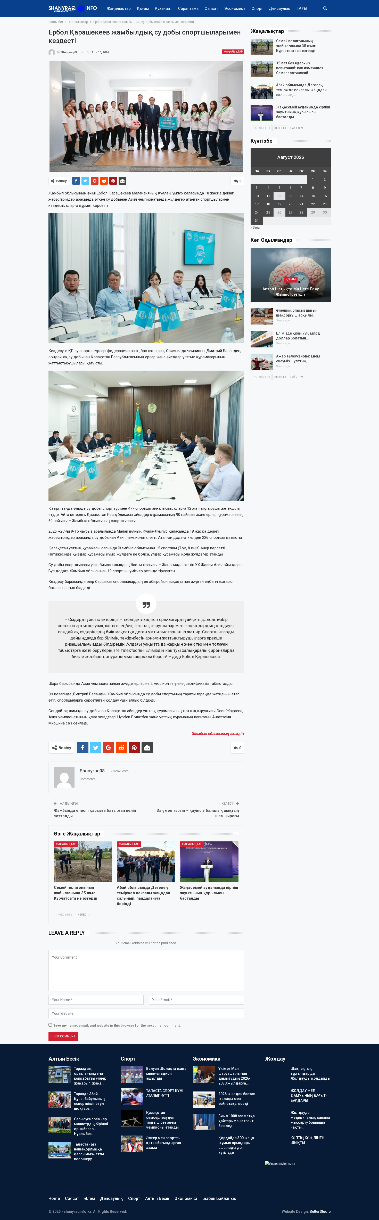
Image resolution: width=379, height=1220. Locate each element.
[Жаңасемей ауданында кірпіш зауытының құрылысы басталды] (209, 861)
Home (54, 1198)
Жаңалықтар (119, 8)
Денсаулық (279, 8)
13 (290, 196)
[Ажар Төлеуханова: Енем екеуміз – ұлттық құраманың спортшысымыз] (262, 362)
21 (301, 204)
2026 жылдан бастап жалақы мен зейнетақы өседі (236, 1099)
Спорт (257, 8)
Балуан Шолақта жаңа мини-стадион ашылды (166, 1073)
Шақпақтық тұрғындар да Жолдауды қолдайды (310, 1073)
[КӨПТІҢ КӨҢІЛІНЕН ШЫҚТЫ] (276, 1144)
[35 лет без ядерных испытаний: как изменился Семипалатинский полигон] (262, 69)
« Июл (255, 227)
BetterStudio (320, 1211)
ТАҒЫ (302, 8)
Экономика (234, 8)
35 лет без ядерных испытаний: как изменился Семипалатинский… (299, 68)
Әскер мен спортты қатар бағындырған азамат (163, 1143)
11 (268, 196)
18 (268, 204)
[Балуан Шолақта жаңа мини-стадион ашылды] (132, 1074)
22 (313, 204)
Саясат (211, 8)
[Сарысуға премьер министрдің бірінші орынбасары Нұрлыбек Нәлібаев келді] (59, 1125)
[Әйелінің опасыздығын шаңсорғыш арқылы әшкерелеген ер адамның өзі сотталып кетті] (262, 316)
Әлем (89, 1198)
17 (257, 204)
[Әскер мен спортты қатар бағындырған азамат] (132, 1144)
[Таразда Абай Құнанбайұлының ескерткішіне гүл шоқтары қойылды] (59, 1099)
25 (268, 212)
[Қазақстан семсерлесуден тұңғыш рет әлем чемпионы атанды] (132, 1118)
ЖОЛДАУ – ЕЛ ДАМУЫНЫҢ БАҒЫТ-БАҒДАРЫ (309, 1096)
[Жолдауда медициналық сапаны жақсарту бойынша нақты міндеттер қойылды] (276, 1118)
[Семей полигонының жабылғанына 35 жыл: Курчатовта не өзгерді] (83, 861)
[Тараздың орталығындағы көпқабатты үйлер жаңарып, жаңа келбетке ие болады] (59, 1074)
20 (290, 204)
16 (325, 196)
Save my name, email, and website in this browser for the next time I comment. (117, 1025)
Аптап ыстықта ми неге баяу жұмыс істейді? (290, 292)
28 (301, 212)
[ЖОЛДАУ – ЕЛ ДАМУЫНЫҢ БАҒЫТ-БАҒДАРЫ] (276, 1096)
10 (257, 196)
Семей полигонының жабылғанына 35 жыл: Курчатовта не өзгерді (296, 46)
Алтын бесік (157, 1198)
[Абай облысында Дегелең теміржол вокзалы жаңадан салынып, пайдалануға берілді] (146, 861)
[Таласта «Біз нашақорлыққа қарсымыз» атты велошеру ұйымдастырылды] (59, 1150)
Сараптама (188, 8)
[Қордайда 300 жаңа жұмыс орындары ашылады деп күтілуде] (204, 1144)
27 (290, 212)
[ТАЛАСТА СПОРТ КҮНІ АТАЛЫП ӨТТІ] (132, 1096)
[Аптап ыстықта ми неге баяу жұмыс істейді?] (290, 275)
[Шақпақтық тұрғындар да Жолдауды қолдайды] (276, 1074)
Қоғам (143, 8)
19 (279, 204)
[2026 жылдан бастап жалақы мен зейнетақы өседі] (204, 1099)
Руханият (163, 8)
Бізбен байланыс (219, 1198)
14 (301, 196)
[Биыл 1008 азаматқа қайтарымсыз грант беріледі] (204, 1122)
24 (257, 212)
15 (313, 196)
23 (325, 204)
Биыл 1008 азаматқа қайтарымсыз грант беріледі (236, 1121)
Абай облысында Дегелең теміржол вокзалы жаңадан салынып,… (301, 90)
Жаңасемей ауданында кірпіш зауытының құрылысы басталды (303, 112)
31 (257, 221)
